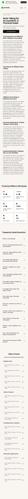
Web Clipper (14, 138)
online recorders (16, 104)
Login (21, 7)
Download (23, 2)
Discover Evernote (7, 13)
